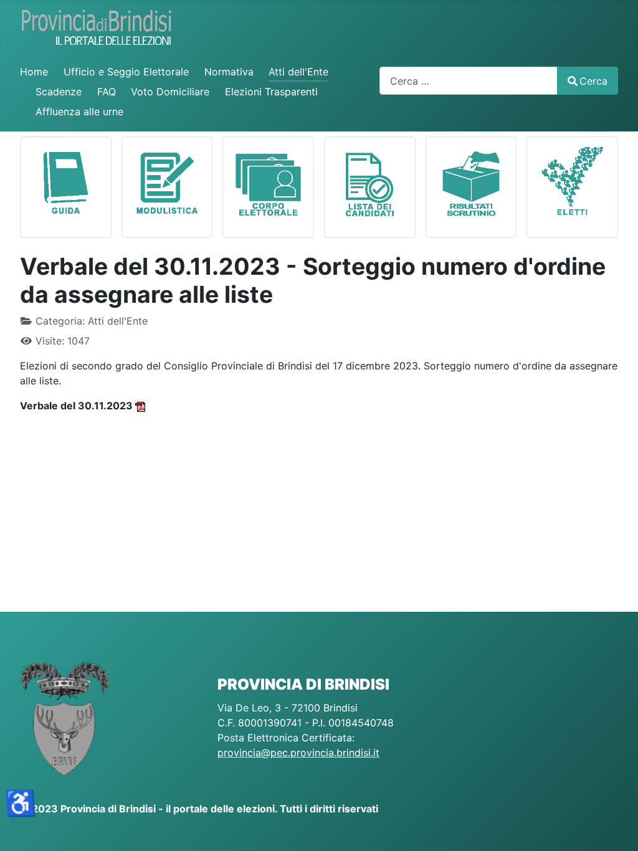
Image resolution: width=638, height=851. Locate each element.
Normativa (229, 71)
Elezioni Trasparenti (271, 91)
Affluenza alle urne (79, 111)
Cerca (593, 81)
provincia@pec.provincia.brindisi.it (298, 752)
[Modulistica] (167, 182)
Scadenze (59, 91)
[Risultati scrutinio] (471, 182)
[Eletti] (572, 182)
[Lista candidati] (370, 182)
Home (34, 71)
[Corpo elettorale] (268, 182)
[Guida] (66, 182)
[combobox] (468, 81)
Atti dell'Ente (298, 71)
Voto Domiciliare (170, 91)
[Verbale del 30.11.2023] (140, 405)
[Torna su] (616, 828)
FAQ (106, 91)
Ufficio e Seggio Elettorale (126, 71)
